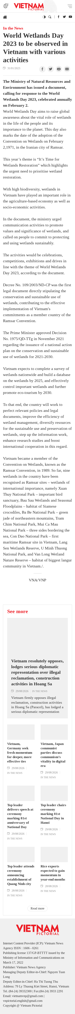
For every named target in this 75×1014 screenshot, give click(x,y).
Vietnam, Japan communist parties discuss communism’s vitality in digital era (53, 755)
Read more (37, 908)
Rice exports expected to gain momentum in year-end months (53, 872)
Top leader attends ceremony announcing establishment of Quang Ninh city (20, 875)
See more (17, 611)
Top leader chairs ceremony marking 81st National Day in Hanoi (53, 814)
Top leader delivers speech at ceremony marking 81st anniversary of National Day (20, 816)
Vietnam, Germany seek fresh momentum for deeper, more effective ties (19, 752)
